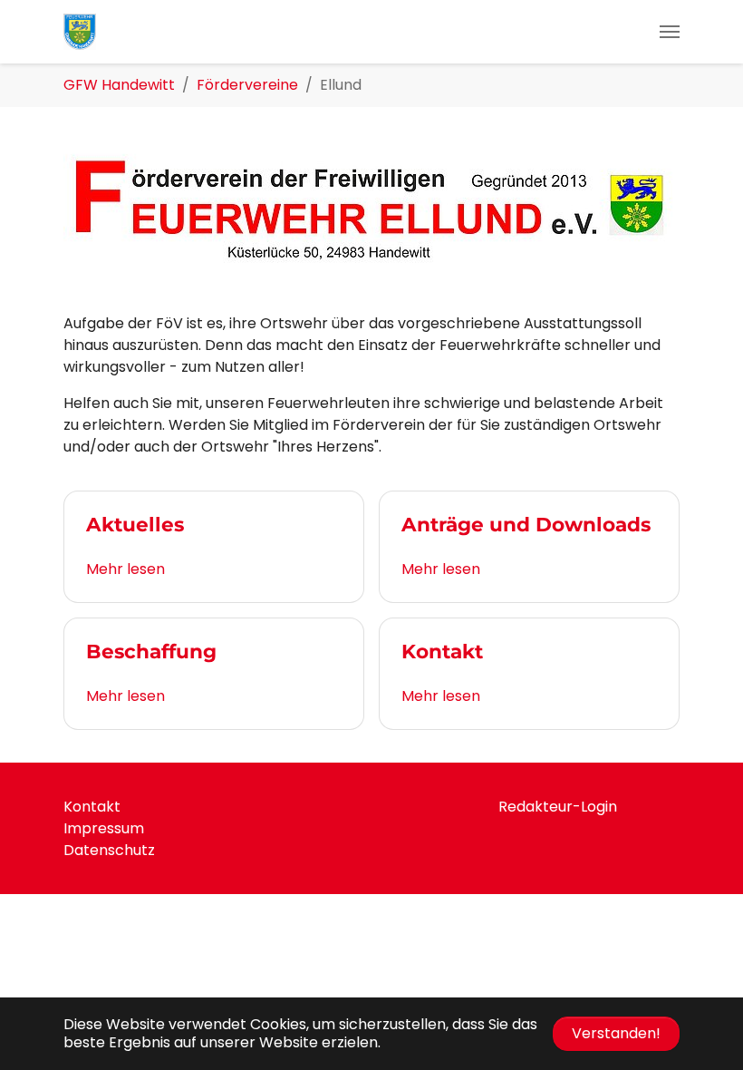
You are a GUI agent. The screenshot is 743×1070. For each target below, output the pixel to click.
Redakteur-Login (557, 806)
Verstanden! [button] (616, 1033)
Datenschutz (109, 850)
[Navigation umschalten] (670, 31)
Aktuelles (135, 524)
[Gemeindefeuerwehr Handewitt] (79, 31)
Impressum (103, 828)
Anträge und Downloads (526, 524)
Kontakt (442, 651)
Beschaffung (151, 651)
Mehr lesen (125, 569)
